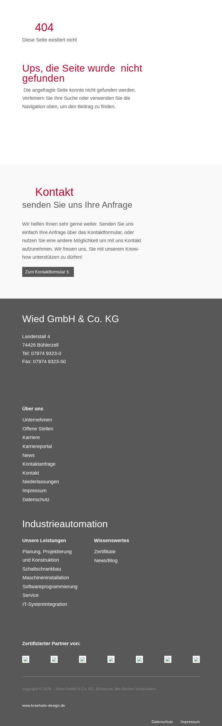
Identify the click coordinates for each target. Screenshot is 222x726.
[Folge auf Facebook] (26, 377)
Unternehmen (37, 420)
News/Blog (105, 560)
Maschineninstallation (45, 577)
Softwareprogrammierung (49, 586)
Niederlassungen (40, 481)
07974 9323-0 (46, 353)
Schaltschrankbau (41, 569)
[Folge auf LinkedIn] (37, 377)
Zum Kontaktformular (45, 272)
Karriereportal (37, 446)
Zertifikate (105, 551)
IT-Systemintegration (44, 604)
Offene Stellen (37, 428)
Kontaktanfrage (39, 464)
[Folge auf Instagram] (48, 377)
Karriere (31, 437)
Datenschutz (36, 499)
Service (30, 595)
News (28, 455)
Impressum (34, 490)
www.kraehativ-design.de (43, 705)
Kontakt (30, 473)
